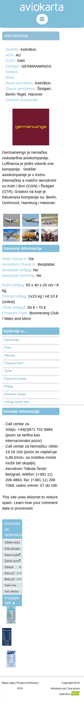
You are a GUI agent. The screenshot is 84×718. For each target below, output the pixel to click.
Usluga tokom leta (16, 401)
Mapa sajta (8, 682)
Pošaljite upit (12, 600)
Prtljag (8, 386)
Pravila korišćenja (27, 682)
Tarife (8, 370)
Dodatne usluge (15, 394)
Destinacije (11, 339)
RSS (20, 688)
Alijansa (9, 355)
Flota (7, 347)
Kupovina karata (15, 378)
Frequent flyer (13, 363)
